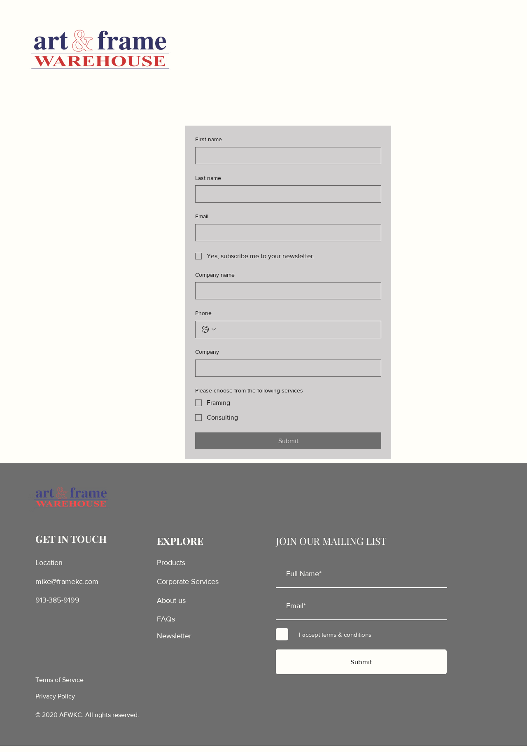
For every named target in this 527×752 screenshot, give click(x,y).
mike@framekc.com (66, 581)
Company (207, 351)
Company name (215, 274)
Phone (203, 313)
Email (201, 216)
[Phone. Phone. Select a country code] (209, 329)
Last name (208, 178)
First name (208, 139)
